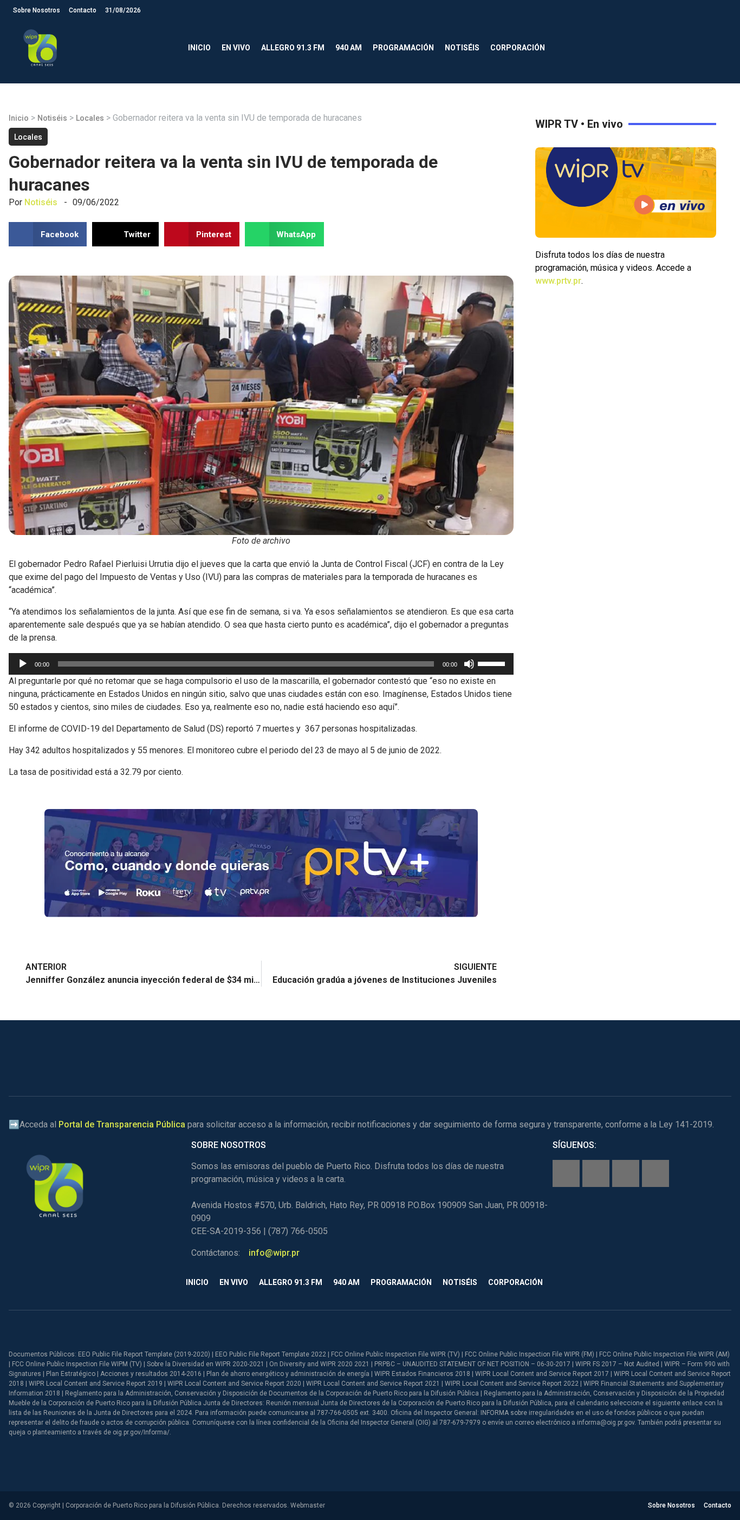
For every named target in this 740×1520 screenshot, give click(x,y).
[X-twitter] (625, 1173)
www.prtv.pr (558, 281)
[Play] (22, 663)
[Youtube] (655, 1173)
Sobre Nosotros (36, 10)
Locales (90, 118)
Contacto (82, 10)
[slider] (493, 663)
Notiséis (462, 47)
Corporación (517, 47)
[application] (261, 664)
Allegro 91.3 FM (292, 47)
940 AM (348, 47)
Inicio (199, 47)
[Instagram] (595, 1173)
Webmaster (307, 1505)
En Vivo (236, 47)
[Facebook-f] (566, 1173)
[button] (718, 48)
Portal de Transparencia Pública (122, 1124)
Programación (403, 47)
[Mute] (469, 663)
